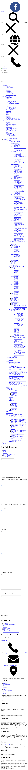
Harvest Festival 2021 (13, 366)
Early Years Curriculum (14, 103)
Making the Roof (17, 230)
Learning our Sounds (18, 202)
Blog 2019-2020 (14, 151)
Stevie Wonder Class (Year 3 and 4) (16, 266)
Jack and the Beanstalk (19, 185)
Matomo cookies (7, 744)
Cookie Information (7, 690)
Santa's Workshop (18, 172)
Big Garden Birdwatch (19, 347)
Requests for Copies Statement (12, 118)
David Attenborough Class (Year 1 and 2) (18, 241)
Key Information (6, 96)
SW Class (11, 389)
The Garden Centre (18, 167)
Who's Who (8, 88)
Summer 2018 (14, 394)
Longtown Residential (19, 335)
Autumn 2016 (14, 390)
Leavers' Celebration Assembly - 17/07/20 (18, 385)
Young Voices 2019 (13, 365)
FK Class (11, 410)
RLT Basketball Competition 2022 (18, 422)
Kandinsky (16, 226)
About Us (5, 85)
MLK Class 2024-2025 (19, 312)
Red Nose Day (17, 217)
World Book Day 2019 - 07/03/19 (16, 371)
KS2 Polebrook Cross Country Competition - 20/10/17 (18, 439)
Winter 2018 (14, 409)
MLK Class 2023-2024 (19, 314)
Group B (11, 399)
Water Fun (16, 166)
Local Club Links (12, 441)
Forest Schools (9, 388)
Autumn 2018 (14, 403)
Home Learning (17, 153)
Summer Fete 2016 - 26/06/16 (15, 383)
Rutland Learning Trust (11, 95)
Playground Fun (17, 213)
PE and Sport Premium (11, 101)
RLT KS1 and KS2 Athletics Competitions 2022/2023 (17, 421)
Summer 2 (16, 275)
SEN (7, 113)
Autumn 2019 (14, 393)
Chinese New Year (18, 182)
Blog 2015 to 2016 (15, 220)
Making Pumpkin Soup (19, 157)
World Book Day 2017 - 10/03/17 (16, 377)
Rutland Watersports (18, 345)
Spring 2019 (14, 392)
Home (4, 83)
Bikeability (16, 341)
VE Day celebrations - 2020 (15, 369)
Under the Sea (17, 192)
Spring (15, 295)
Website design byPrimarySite (10, 698)
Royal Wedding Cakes (19, 191)
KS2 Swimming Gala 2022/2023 (18, 419)
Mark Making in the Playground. (18, 204)
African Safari (17, 180)
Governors (8, 111)
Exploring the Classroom (19, 197)
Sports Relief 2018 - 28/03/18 (15, 373)
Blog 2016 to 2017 (15, 194)
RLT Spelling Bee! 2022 (19, 337)
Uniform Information (10, 125)
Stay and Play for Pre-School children (14, 130)
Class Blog (13, 310)
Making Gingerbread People (20, 156)
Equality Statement (13, 107)
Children (5, 139)
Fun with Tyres (17, 161)
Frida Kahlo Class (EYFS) (14, 141)
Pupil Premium (9, 100)
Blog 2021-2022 (14, 254)
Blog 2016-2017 (14, 303)
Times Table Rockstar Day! (20, 342)
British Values (9, 114)
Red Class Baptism (18, 170)
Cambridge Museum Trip (19, 308)
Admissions (8, 104)
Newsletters (8, 117)
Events (12, 336)
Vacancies (8, 90)
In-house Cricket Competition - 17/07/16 (17, 381)
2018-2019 (16, 330)
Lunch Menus (9, 127)
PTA (7, 132)
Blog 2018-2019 (14, 164)
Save (12, 768)
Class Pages (8, 140)
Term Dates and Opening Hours (13, 119)
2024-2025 (11, 360)
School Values (9, 112)
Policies (7, 106)
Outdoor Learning (18, 150)
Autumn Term (17, 246)
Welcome (8, 86)
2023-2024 (13, 244)
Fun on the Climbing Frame (20, 162)
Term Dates (8, 123)
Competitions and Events (14, 415)
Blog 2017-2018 (14, 262)
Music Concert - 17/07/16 (14, 382)
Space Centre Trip (18, 344)
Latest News (8, 122)
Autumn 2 (16, 250)
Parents (4, 120)
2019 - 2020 (16, 329)
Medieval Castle (17, 186)
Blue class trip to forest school (20, 307)
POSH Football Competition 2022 (18, 424)
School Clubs (9, 129)
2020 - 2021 (16, 328)
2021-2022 (16, 323)
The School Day (12, 135)
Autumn (16, 294)
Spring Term (17, 144)
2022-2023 (13, 242)
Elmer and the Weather (19, 224)
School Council (9, 413)
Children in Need (18, 181)
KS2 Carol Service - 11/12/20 (15, 384)
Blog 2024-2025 (14, 267)
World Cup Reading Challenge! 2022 (18, 339)
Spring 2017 (14, 405)
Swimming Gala (17, 353)
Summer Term (17, 145)
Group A (11, 398)
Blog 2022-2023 (14, 143)
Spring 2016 (14, 404)
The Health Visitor (18, 177)
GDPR (7, 98)
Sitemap (5, 689)
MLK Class (11, 400)
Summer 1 (16, 273)
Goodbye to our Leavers (19, 352)
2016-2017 (16, 332)
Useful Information (10, 134)
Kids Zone (8, 411)
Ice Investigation (17, 198)
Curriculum (8, 102)
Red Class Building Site (19, 236)
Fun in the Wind (17, 225)
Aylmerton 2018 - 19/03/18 (14, 374)
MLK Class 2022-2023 (19, 318)
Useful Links (9, 133)
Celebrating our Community (15, 93)
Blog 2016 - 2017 (15, 263)
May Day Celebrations (19, 206)
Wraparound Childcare (11, 124)
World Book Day (18, 219)
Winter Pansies (17, 193)
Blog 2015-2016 (14, 265)
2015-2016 (16, 334)
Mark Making (17, 231)
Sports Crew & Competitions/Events (14, 414)
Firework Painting (18, 183)
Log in (4, 443)
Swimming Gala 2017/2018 (20, 346)
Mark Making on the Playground (18, 160)
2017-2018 (16, 331)
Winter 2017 (14, 395)
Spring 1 (16, 271)
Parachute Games (18, 187)
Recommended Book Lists (14, 136)
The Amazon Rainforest (19, 239)
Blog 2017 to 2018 (15, 178)
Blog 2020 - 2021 (15, 146)
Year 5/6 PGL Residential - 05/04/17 (16, 376)
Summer (16, 297)
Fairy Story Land (17, 169)
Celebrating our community (12, 357)
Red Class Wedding (18, 189)
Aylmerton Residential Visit (20, 305)
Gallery (7, 361)
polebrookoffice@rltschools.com (10, 665)
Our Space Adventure (18, 212)
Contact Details (9, 87)
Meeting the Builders (18, 233)
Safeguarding (9, 97)
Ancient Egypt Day (18, 348)
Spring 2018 (14, 406)
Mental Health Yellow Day (14, 362)
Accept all (8, 715)
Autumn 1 (16, 249)
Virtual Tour (8, 91)
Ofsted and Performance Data (12, 109)
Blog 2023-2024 (14, 245)
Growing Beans (17, 165)
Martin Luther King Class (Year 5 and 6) (17, 309)
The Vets (16, 176)
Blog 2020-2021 (14, 259)
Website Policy (6, 691)
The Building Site (18, 171)
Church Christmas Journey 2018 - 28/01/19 (18, 372)
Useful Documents (13, 138)
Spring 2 (16, 272)
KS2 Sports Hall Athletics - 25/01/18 (19, 430)
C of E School (9, 92)
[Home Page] (4, 68)
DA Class (11, 397)
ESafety (7, 387)
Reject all (3, 715)
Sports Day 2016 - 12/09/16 (15, 379)
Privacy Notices (12, 108)
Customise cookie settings (16, 715)
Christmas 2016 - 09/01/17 (14, 378)
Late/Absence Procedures (11, 128)
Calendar (8, 116)
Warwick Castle (17, 218)
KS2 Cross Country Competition (18, 351)
